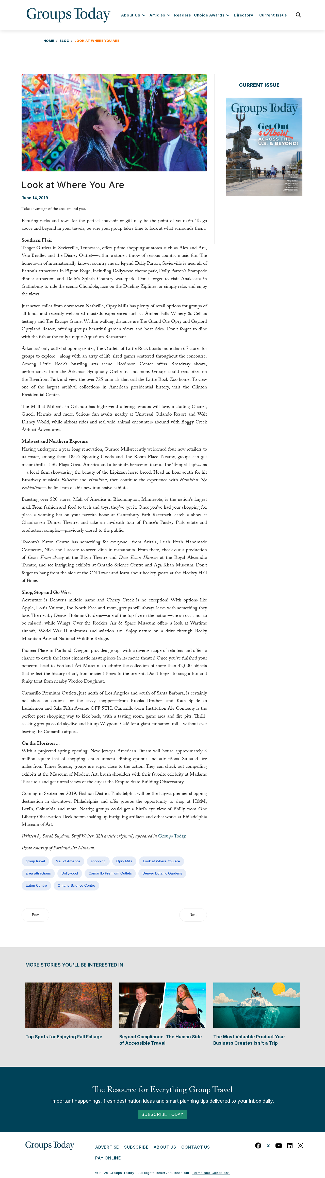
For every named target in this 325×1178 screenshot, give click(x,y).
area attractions (38, 873)
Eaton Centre (36, 885)
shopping (98, 861)
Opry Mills (124, 861)
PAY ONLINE (108, 1158)
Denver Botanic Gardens (162, 873)
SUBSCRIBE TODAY (162, 1114)
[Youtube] (278, 1144)
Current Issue (273, 15)
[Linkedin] (290, 1144)
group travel (35, 861)
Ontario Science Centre (76, 885)
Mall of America (68, 861)
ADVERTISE (107, 1147)
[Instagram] (300, 1144)
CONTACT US (195, 1147)
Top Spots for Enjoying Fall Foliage (63, 1036)
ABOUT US (165, 1147)
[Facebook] (258, 1144)
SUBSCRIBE (136, 1147)
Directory (243, 15)
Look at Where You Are (161, 861)
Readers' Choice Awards (199, 15)
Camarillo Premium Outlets (110, 873)
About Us (130, 15)
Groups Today (171, 837)
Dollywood (69, 873)
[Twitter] (268, 1144)
